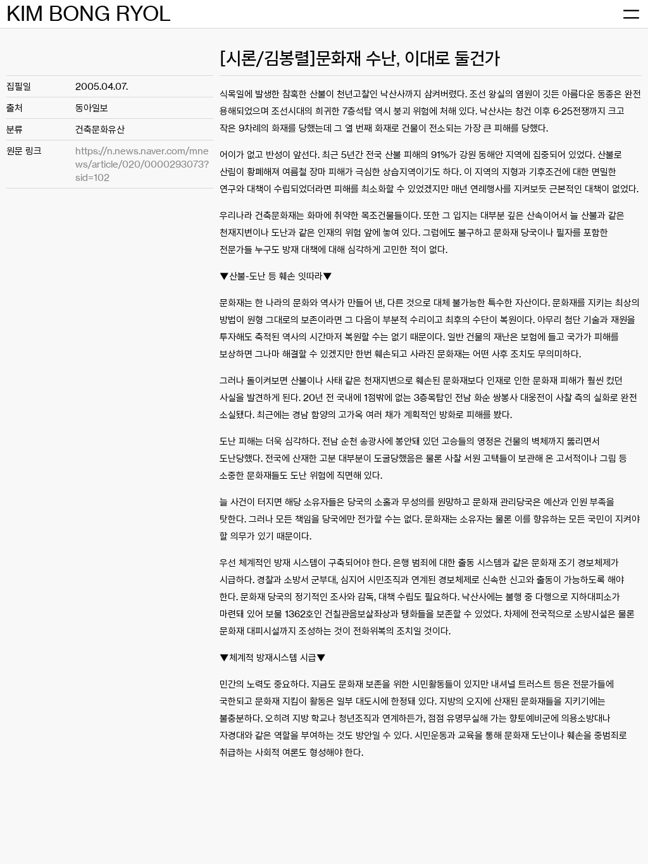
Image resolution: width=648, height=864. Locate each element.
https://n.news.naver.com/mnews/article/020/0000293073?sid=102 (142, 164)
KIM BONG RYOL (88, 13)
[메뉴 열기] (631, 14)
